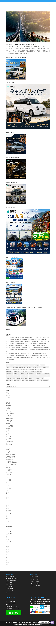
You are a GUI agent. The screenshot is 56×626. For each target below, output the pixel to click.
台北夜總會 (8, 528)
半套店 (7, 544)
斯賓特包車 (46, 373)
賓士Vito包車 (32, 380)
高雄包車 (45, 380)
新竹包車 (8, 376)
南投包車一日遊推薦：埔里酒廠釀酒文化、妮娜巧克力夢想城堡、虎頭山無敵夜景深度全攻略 (25, 345)
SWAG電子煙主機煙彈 (10, 454)
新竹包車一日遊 (16, 376)
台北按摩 (7, 543)
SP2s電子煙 (8, 415)
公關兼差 (7, 500)
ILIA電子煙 (8, 402)
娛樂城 (7, 518)
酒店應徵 (7, 498)
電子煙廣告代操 (9, 444)
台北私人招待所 (9, 472)
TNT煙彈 (7, 449)
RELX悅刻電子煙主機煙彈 (11, 457)
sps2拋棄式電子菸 (9, 417)
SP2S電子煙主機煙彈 (10, 459)
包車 (42, 365)
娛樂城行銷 (8, 524)
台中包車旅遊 (8, 513)
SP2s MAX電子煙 (9, 412)
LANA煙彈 (8, 428)
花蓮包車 (8, 378)
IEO (35, 624)
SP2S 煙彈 (8, 397)
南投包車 (28, 367)
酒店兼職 (7, 431)
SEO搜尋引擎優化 (9, 441)
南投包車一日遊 (36, 367)
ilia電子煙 (8, 408)
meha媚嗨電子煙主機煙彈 (11, 462)
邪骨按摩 (7, 534)
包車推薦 (8, 367)
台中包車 (8, 369)
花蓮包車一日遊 (16, 378)
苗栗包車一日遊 (39, 378)
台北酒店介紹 (8, 531)
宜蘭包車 (16, 373)
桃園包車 (31, 376)
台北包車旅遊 (17, 371)
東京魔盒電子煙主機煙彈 (11, 464)
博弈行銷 (7, 523)
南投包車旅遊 (45, 367)
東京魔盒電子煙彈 (9, 426)
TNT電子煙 (8, 448)
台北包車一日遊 (39, 369)
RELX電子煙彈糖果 (10, 418)
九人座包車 (29, 365)
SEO (6, 493)
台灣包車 (39, 371)
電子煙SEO (8, 446)
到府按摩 (7, 392)
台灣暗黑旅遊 (8, 479)
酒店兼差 (7, 497)
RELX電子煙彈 (9, 430)
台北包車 (31, 369)
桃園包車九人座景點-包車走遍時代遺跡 (21, 44)
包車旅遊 (15, 367)
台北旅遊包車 (26, 371)
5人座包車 (9, 365)
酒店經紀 (7, 435)
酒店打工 (7, 552)
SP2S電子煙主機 (9, 425)
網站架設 (7, 443)
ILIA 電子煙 (8, 399)
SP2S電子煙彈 (9, 420)
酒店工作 (7, 538)
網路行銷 (7, 439)
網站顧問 (7, 410)
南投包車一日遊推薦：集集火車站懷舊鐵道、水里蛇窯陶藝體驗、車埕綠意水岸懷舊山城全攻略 (26, 343)
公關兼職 (7, 502)
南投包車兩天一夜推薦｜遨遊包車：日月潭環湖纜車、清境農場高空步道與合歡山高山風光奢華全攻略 (27, 347)
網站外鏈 (7, 508)
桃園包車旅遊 (39, 376)
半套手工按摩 (8, 541)
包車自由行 (22, 367)
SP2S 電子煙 (8, 394)
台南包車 (33, 371)
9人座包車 (22, 365)
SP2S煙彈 (8, 423)
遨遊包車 (39, 380)
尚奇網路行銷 (8, 480)
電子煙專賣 (8, 395)
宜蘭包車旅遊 (32, 373)
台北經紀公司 (8, 556)
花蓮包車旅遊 (24, 378)
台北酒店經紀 (8, 438)
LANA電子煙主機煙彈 (10, 456)
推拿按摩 (7, 477)
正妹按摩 (7, 546)
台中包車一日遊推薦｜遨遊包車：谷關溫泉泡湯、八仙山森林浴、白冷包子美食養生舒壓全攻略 (26, 353)
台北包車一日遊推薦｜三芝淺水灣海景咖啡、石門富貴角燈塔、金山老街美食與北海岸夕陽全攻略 (26, 355)
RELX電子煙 (8, 403)
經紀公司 (7, 482)
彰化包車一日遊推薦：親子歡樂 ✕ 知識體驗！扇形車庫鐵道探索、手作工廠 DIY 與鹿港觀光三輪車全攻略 (28, 337)
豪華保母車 (25, 380)
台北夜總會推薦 (9, 533)
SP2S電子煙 (8, 405)
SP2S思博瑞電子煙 (10, 469)
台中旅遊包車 (23, 369)
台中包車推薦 (15, 369)
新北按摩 (7, 557)
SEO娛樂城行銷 (9, 526)
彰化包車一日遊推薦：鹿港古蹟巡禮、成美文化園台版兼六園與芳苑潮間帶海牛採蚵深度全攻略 (26, 339)
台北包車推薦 (9, 371)
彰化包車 (39, 373)
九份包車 (36, 365)
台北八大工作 (8, 436)
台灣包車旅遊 (9, 373)
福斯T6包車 (47, 376)
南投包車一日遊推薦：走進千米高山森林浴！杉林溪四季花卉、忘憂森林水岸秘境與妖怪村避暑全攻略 (27, 341)
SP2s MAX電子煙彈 (10, 413)
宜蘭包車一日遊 (24, 373)
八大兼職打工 (8, 400)
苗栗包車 (31, 378)
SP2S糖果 (8, 471)
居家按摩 (7, 559)
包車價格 (7, 490)
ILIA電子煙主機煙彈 (10, 461)
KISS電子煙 (8, 407)
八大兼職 (7, 433)
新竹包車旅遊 (24, 376)
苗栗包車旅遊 (17, 380)
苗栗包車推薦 (9, 380)
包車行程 (7, 485)
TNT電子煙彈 (8, 489)
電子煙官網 (8, 466)
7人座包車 (15, 365)
